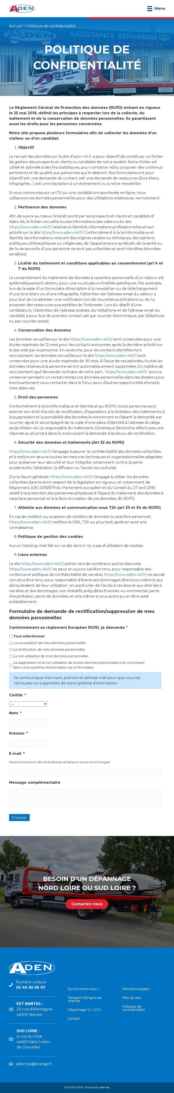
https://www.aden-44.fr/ (30, 227)
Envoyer (19, 817)
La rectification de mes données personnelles (49, 650)
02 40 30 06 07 (30, 987)
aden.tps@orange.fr (34, 1064)
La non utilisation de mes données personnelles (50, 656)
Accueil (15, 26)
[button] (87, 904)
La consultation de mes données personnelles (49, 643)
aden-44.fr (82, 156)
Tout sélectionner (29, 636)
